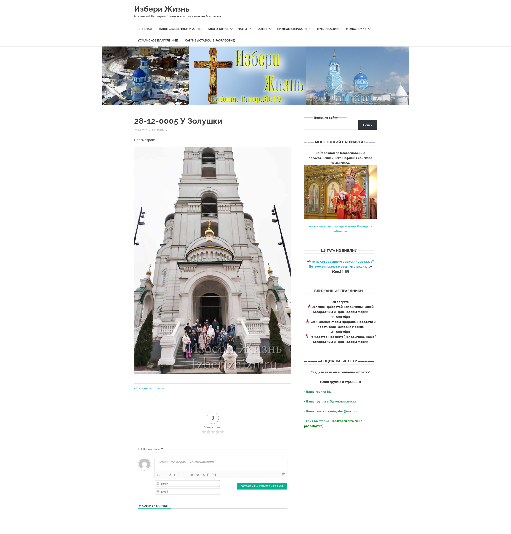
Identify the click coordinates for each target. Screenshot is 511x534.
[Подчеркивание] (169, 475)
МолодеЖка (356, 29)
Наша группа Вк (319, 391)
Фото (242, 29)
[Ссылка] (203, 475)
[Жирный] (158, 475)
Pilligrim (158, 130)
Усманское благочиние (158, 40)
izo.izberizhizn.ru (345, 421)
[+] (214, 474)
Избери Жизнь (161, 8)
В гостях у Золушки (150, 388)
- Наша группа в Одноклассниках (330, 401)
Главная (145, 29)
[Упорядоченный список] (181, 475)
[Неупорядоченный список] (186, 475)
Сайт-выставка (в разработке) (210, 40)
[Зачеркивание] (175, 475)
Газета (262, 29)
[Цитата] (192, 475)
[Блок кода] (197, 475)
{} (208, 474)
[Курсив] (164, 475)
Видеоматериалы (292, 29)
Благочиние (218, 29)
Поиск (367, 125)
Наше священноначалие (180, 29)
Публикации (328, 29)
